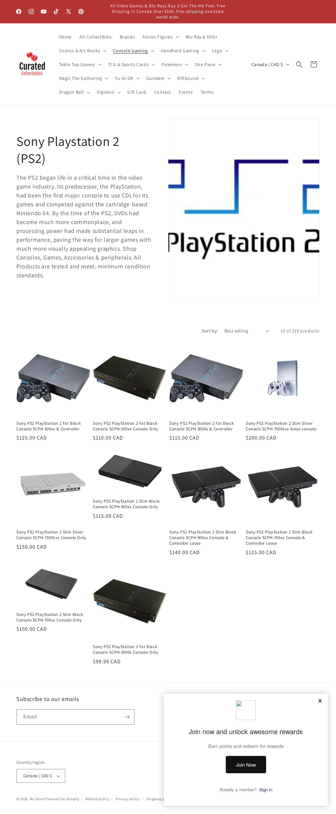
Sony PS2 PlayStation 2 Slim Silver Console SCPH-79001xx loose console (281, 426)
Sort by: (210, 331)
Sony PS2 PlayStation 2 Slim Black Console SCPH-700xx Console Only (49, 617)
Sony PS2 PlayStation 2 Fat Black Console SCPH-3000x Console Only (125, 649)
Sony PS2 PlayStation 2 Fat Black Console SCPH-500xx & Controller (48, 426)
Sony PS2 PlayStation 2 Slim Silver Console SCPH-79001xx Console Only (51, 535)
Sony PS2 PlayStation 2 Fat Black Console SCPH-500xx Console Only (125, 426)
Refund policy (97, 799)
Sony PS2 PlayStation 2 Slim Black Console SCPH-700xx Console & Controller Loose (279, 538)
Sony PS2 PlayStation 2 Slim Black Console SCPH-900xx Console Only (126, 504)
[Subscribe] (127, 717)
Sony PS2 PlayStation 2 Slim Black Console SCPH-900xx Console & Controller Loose (202, 538)
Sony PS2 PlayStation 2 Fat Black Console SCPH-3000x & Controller (201, 426)
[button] (159, 37)
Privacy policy (128, 799)
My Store (37, 799)
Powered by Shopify (62, 799)
